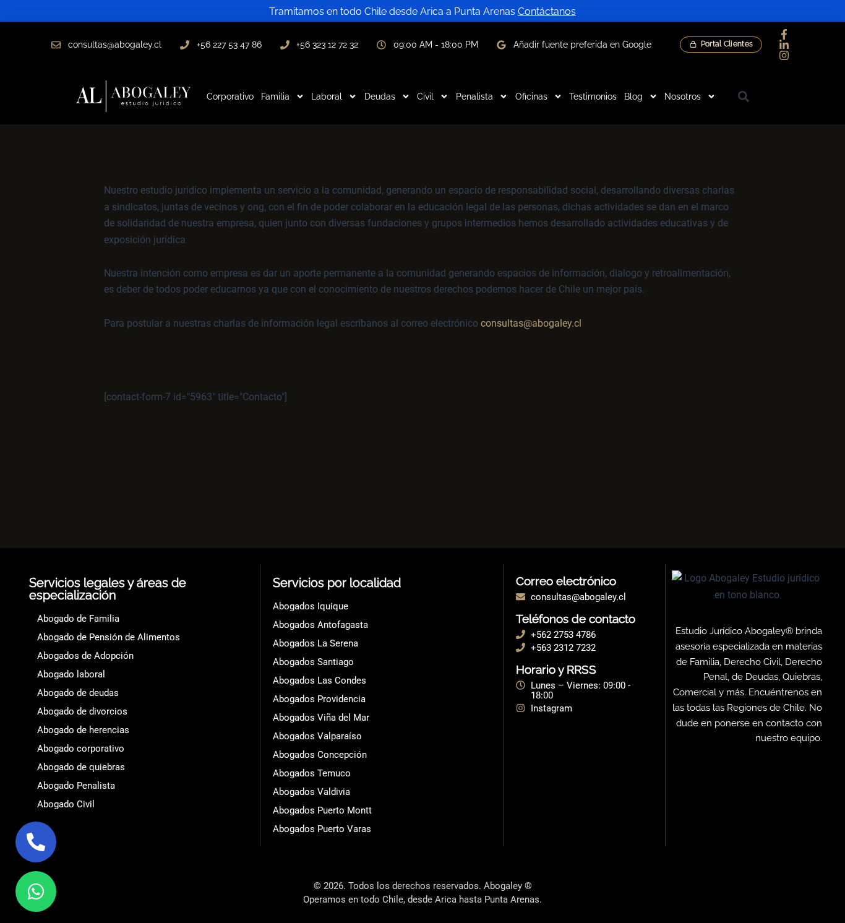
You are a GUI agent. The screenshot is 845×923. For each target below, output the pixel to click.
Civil (425, 96)
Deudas (379, 96)
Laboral (326, 96)
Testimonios (593, 96)
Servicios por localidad (337, 582)
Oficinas (531, 96)
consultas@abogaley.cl (531, 323)
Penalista (474, 96)
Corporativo (230, 96)
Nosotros (682, 96)
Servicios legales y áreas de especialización (107, 589)
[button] (743, 96)
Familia (275, 96)
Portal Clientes (727, 44)
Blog (633, 96)
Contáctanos (547, 11)
